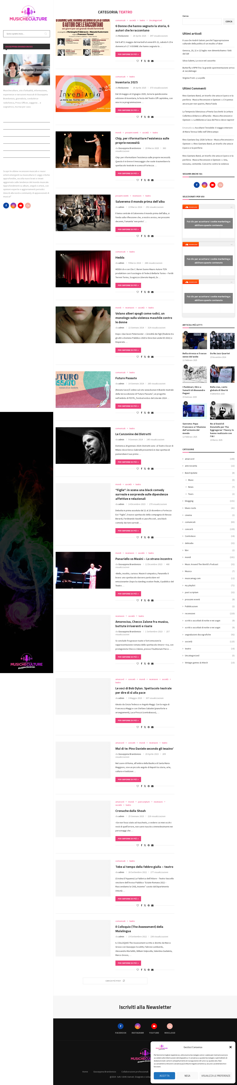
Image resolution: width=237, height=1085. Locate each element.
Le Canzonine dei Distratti (133, 433)
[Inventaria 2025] (83, 93)
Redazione (123, 35)
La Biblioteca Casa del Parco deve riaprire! (214, 119)
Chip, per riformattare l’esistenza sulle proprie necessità (142, 140)
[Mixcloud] (28, 205)
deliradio (210, 543)
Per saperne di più (127, 54)
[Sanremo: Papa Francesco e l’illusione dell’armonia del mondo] (195, 411)
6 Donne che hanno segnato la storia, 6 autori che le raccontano (142, 28)
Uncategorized (210, 655)
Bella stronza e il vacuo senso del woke (195, 355)
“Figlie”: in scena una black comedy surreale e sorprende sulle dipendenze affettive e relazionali (141, 494)
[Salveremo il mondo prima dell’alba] (83, 213)
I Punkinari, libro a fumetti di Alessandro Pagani (194, 390)
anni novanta (210, 465)
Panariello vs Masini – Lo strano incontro (143, 558)
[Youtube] (21, 205)
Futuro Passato (126, 377)
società (210, 641)
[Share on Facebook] (141, 60)
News (211, 486)
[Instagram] (13, 205)
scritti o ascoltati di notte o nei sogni (210, 627)
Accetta (164, 1076)
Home (6, 118)
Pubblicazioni (10, 147)
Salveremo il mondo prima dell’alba (140, 201)
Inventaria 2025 (126, 82)
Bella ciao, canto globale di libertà (219, 388)
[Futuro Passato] (83, 389)
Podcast (8, 140)
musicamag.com (210, 578)
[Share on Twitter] (145, 60)
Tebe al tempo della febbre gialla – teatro (144, 866)
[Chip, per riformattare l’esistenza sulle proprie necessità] (83, 149)
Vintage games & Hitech (210, 662)
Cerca (185, 16)
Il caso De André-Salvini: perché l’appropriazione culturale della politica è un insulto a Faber (206, 42)
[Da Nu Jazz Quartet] (222, 341)
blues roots (210, 508)
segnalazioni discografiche (210, 634)
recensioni (210, 613)
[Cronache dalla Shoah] (83, 819)
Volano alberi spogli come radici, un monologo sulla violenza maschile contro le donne (143, 318)
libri (210, 550)
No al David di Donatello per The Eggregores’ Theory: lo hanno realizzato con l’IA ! (222, 430)
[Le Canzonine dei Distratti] (83, 445)
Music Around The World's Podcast (210, 564)
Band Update (210, 472)
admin (121, 207)
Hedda (119, 257)
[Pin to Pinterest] (149, 60)
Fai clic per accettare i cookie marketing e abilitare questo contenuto (208, 223)
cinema (210, 515)
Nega (187, 1076)
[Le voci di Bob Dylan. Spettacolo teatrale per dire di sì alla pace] (83, 696)
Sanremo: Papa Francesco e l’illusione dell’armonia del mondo (194, 428)
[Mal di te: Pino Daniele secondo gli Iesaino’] (83, 760)
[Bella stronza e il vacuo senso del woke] (195, 341)
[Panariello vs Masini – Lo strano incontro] (83, 570)
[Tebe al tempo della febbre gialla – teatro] (83, 878)
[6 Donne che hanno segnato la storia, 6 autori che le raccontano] (83, 37)
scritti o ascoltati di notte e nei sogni (210, 620)
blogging (210, 500)
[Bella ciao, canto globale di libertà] (222, 374)
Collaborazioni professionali (19, 132)
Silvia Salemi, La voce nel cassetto (199, 60)
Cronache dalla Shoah (130, 810)
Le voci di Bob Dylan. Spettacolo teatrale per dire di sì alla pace (143, 690)
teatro (210, 648)
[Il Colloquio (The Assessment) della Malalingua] (83, 938)
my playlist (210, 585)
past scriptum (210, 592)
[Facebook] (6, 205)
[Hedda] (83, 269)
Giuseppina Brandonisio (16, 125)
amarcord (210, 458)
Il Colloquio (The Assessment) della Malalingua (139, 928)
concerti (210, 529)
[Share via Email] (152, 60)
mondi (210, 557)
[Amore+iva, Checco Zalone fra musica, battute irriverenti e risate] (83, 633)
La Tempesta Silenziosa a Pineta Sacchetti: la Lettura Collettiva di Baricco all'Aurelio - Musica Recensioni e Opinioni (208, 115)
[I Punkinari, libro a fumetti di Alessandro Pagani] (195, 374)
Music (211, 479)
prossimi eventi (210, 599)
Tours (211, 494)
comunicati (210, 522)
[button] (230, 1047)
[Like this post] (138, 60)
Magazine (8, 154)
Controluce (210, 536)
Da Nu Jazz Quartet (220, 353)
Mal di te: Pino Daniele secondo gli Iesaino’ (144, 748)
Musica (210, 571)
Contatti (8, 161)
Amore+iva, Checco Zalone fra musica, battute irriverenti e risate (142, 623)
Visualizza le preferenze (215, 1076)
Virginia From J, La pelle (194, 77)
